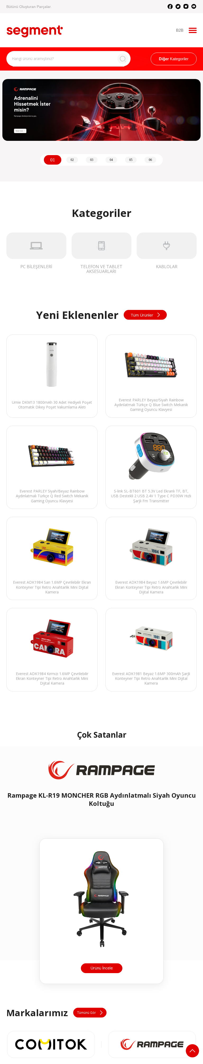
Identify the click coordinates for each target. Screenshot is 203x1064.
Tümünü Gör (86, 1012)
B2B (179, 30)
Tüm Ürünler (142, 315)
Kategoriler (173, 59)
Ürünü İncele (101, 967)
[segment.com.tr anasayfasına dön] (34, 29)
